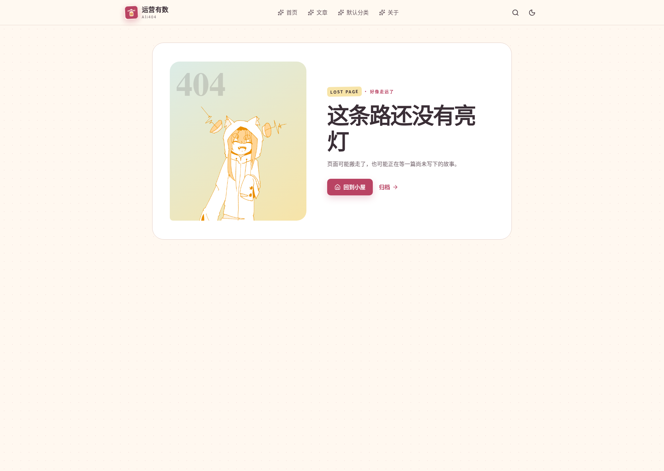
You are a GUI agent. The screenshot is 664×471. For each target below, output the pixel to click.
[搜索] (515, 12)
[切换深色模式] (532, 12)
